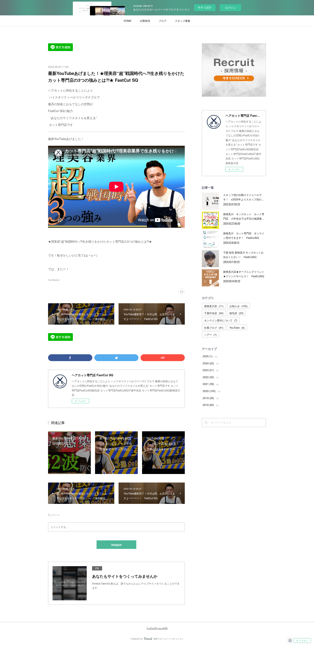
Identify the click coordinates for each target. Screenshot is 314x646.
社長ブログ (213, 327)
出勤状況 (145, 20)
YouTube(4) (53, 280)
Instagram (116, 545)
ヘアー (210, 334)
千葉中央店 (213, 313)
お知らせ (238, 306)
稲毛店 (236, 313)
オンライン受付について (220, 320)
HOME (127, 20)
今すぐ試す (205, 7)
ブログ (162, 20)
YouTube (237, 327)
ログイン (230, 8)
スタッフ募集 (182, 20)
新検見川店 (213, 306)
